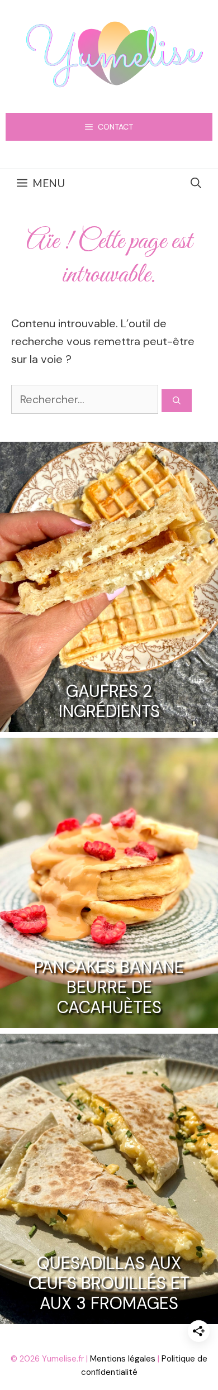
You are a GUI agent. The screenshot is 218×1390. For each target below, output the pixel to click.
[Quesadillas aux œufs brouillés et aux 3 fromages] (109, 1315)
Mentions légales (122, 1358)
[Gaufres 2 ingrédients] (109, 723)
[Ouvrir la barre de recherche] (195, 183)
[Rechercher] (176, 401)
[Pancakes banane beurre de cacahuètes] (109, 1019)
